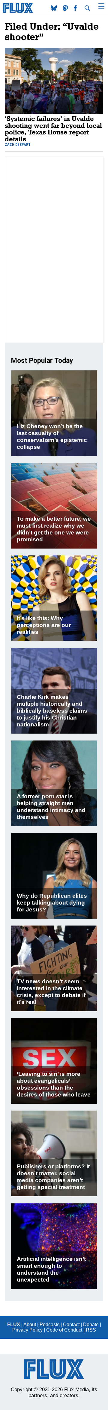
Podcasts (49, 1324)
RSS (91, 1329)
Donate (91, 1324)
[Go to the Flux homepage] (18, 11)
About (29, 1324)
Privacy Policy (27, 1329)
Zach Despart (18, 144)
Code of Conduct (64, 1329)
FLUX (13, 1324)
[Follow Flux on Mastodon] (54, 9)
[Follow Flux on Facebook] (76, 9)
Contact (71, 1324)
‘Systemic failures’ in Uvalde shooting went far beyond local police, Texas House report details (53, 128)
